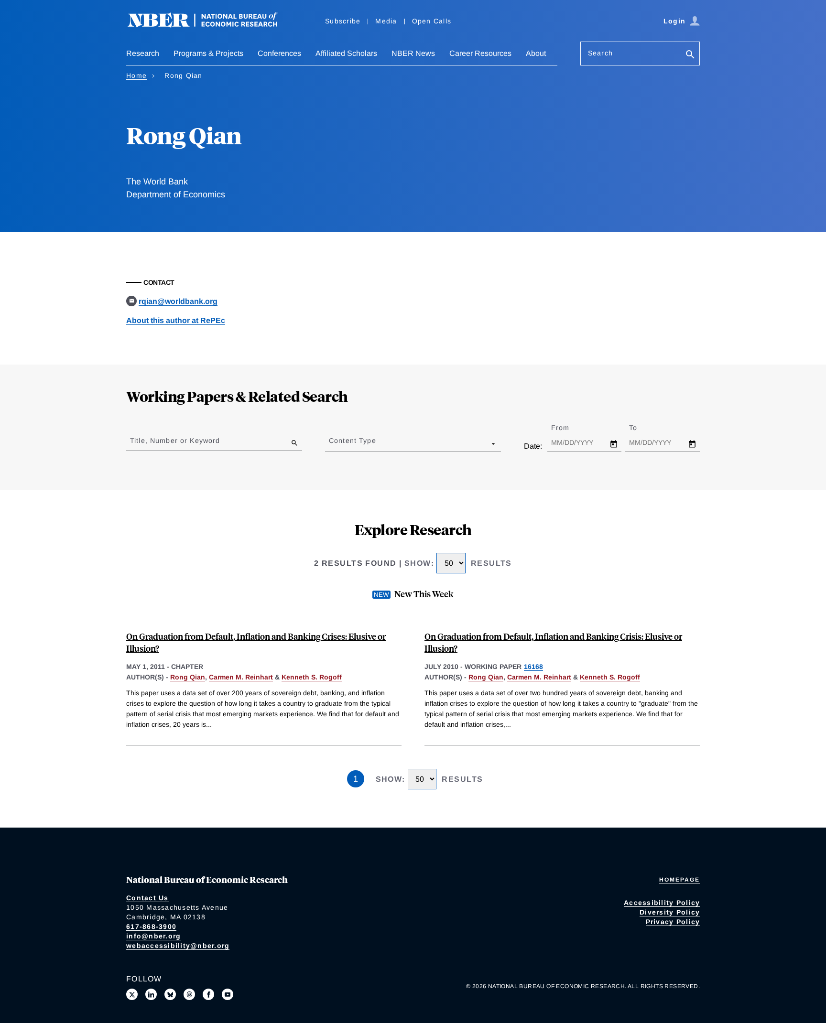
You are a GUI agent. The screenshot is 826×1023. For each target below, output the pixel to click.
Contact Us (147, 898)
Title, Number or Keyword (175, 440)
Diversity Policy (670, 912)
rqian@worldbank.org (178, 301)
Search (600, 53)
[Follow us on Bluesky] (170, 994)
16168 (533, 666)
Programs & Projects (208, 53)
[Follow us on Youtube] (227, 994)
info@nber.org (153, 936)
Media (386, 21)
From (568, 427)
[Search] (690, 55)
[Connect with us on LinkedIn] (151, 994)
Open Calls (432, 21)
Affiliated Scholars (346, 53)
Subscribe (342, 21)
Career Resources (480, 53)
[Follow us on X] (132, 994)
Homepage (679, 879)
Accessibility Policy (662, 902)
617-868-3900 (151, 926)
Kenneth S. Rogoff (312, 677)
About (536, 53)
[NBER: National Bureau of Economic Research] (210, 25)
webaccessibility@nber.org (177, 945)
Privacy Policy (673, 922)
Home (136, 75)
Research (142, 53)
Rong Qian (187, 677)
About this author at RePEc (175, 320)
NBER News (413, 53)
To (641, 427)
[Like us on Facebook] (208, 994)
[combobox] (331, 443)
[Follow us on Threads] (189, 994)
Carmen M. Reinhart (241, 677)
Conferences (279, 53)
